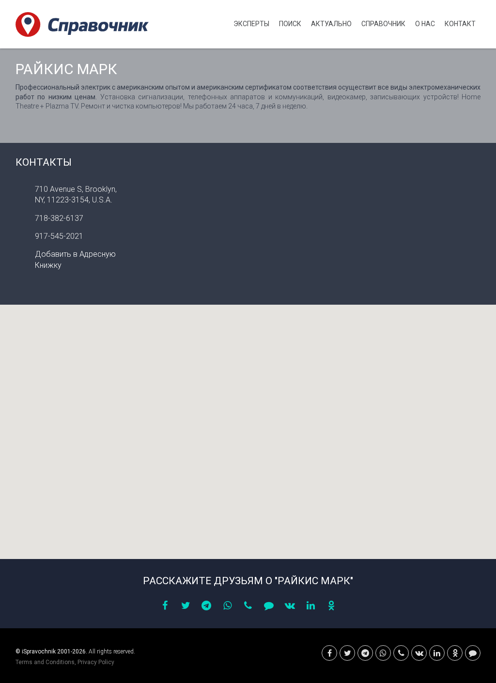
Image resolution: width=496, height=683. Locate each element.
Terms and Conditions (45, 662)
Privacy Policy (96, 662)
